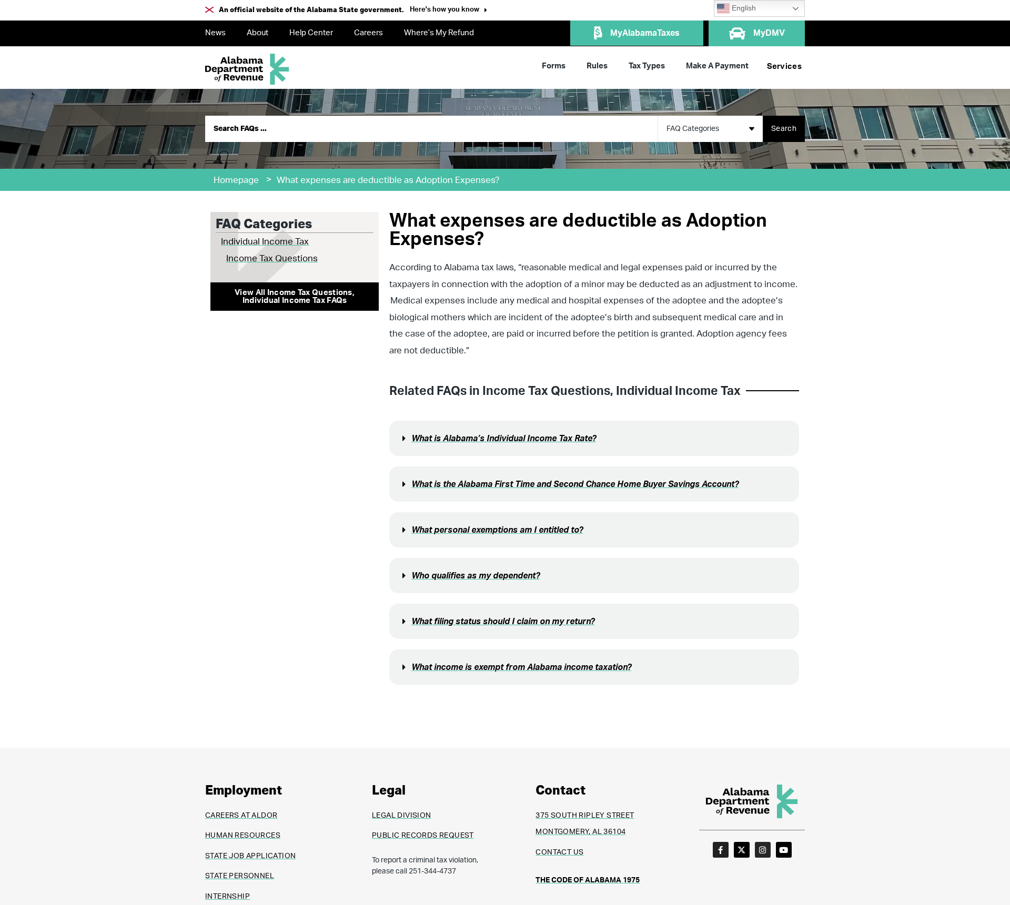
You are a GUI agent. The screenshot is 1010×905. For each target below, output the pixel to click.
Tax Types (647, 66)
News (215, 33)
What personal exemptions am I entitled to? (497, 530)
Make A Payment (717, 66)
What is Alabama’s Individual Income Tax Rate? (503, 438)
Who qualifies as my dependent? (475, 576)
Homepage (236, 180)
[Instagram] (763, 850)
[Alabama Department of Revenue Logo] (247, 69)
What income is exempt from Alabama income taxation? (521, 667)
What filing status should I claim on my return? (502, 621)
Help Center (311, 33)
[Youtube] (784, 850)
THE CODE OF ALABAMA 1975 (588, 880)
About (257, 33)
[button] (448, 10)
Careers (368, 33)
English (743, 8)
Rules (597, 66)
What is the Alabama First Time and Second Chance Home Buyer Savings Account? (575, 484)
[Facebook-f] (721, 850)
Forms (553, 66)
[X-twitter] (742, 850)
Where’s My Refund (439, 33)
